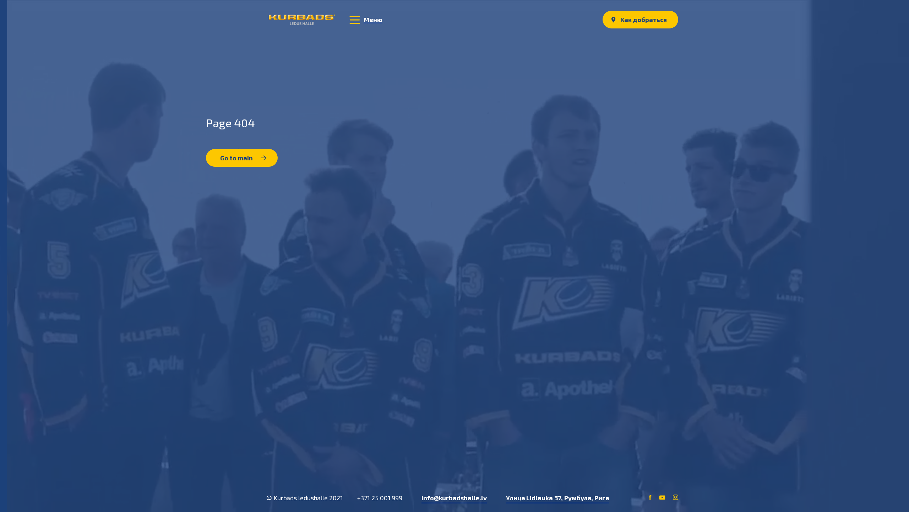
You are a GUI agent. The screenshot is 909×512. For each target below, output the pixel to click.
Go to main (237, 158)
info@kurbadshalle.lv (454, 498)
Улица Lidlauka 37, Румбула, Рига (557, 498)
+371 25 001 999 (380, 498)
